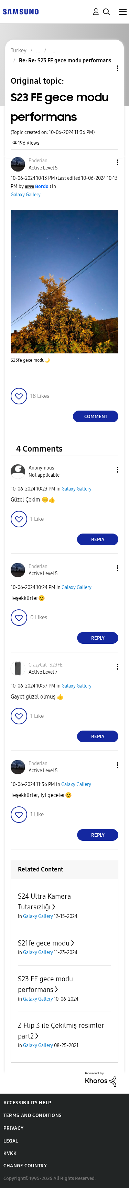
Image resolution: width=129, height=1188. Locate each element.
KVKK (10, 1153)
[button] (106, 162)
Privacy (13, 1128)
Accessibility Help (27, 1103)
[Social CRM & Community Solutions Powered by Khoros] (100, 1079)
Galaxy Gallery (26, 195)
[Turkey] (21, 11)
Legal (10, 1141)
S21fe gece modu (43, 943)
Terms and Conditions (32, 1115)
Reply (98, 540)
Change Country (25, 1166)
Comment (95, 417)
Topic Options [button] (106, 68)
